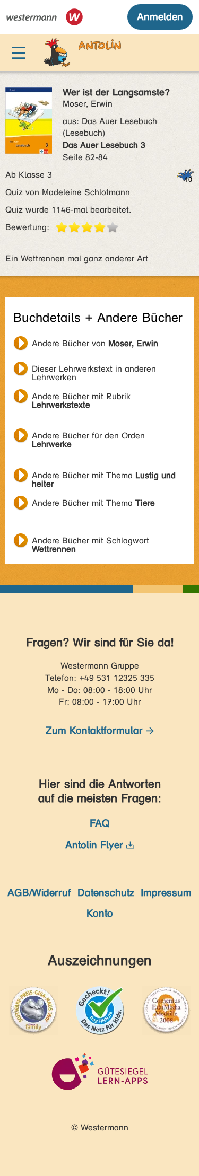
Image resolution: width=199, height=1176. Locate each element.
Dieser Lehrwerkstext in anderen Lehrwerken (94, 370)
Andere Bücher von (95, 343)
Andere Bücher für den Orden (88, 437)
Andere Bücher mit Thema (104, 476)
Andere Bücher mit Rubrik (81, 397)
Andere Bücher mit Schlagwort (90, 542)
